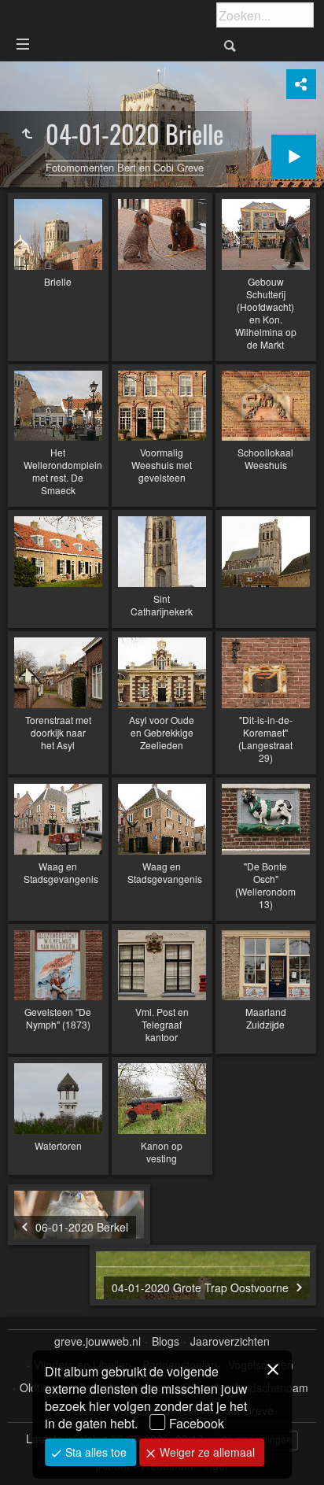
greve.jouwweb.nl (97, 1341)
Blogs (165, 1341)
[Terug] (27, 134)
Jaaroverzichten (230, 1341)
